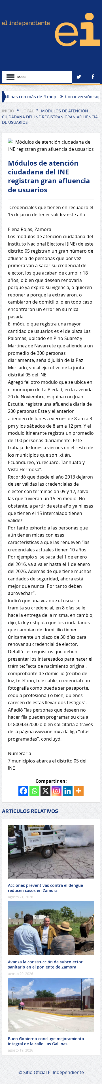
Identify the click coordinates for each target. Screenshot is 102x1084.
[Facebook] (23, 791)
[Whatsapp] (34, 791)
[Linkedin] (68, 791)
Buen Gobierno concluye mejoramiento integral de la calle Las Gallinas (46, 1041)
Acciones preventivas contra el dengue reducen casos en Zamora (45, 888)
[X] (45, 791)
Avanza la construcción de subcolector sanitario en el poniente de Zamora (45, 964)
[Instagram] (56, 791)
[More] (79, 791)
